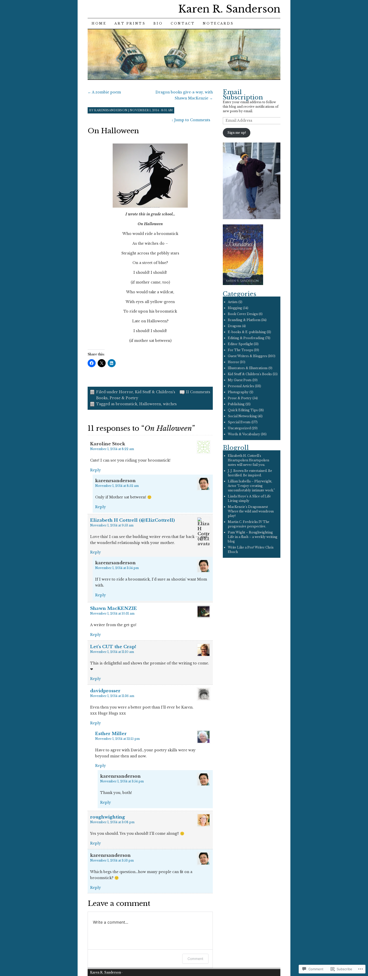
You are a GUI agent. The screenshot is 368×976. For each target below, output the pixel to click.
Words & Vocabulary (244, 434)
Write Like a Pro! (241, 547)
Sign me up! (236, 132)
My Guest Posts (240, 380)
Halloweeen (150, 404)
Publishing (236, 404)
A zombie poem (104, 92)
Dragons (234, 326)
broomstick (126, 404)
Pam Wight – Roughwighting (250, 532)
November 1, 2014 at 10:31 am (112, 613)
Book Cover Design (243, 314)
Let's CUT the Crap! (113, 646)
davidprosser (105, 690)
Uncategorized (239, 428)
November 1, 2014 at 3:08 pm (112, 822)
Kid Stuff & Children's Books (250, 374)
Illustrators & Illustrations (248, 368)
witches (170, 404)
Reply (95, 470)
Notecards (218, 23)
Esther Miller (111, 733)
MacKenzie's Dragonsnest (248, 507)
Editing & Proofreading (246, 338)
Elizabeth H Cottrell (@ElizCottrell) (132, 520)
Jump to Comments (190, 120)
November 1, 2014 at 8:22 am (112, 449)
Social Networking (242, 416)
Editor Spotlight (240, 344)
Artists (233, 302)
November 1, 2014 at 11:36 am (112, 696)
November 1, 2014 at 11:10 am (112, 652)
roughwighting (107, 817)
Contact (183, 23)
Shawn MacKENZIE (113, 608)
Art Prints (129, 23)
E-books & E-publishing (247, 332)
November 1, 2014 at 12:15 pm (117, 739)
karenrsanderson (110, 110)
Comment (195, 958)
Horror (126, 392)
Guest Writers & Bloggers (247, 356)
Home (99, 23)
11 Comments (198, 392)
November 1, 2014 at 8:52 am (117, 486)
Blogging (235, 308)
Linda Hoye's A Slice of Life (249, 496)
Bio (158, 23)
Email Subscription (243, 94)
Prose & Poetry (124, 398)
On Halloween (113, 130)
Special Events (239, 422)
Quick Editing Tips (243, 410)
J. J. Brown (236, 471)
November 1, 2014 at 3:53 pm (112, 860)
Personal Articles (241, 386)
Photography (238, 392)
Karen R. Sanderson (229, 9)
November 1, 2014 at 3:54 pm (117, 568)
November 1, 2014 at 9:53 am (111, 525)
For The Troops (240, 350)
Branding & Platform (244, 320)
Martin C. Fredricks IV (245, 522)
